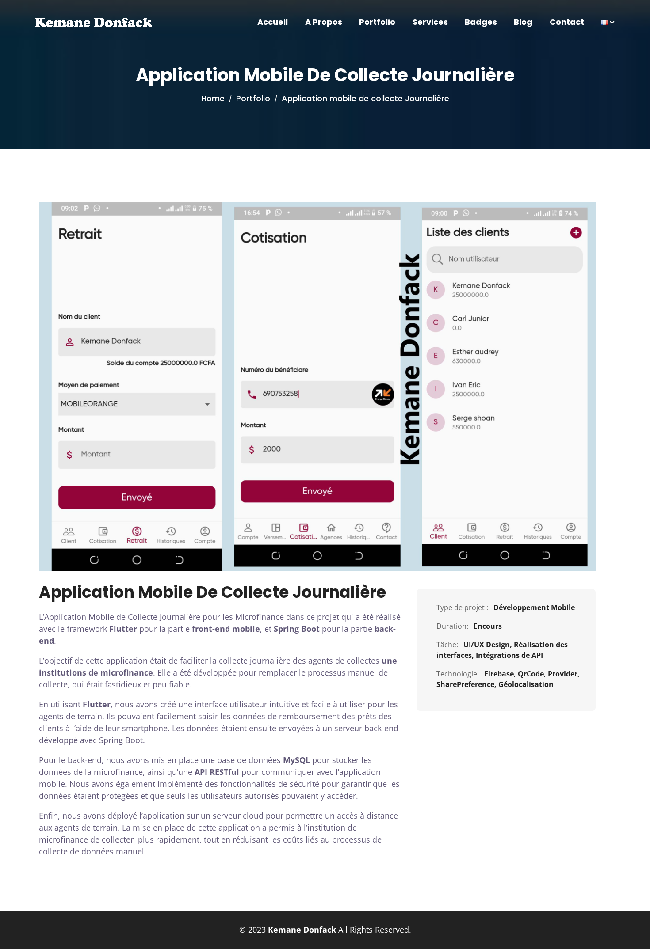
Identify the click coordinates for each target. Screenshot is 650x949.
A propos (323, 21)
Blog (523, 21)
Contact (567, 21)
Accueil (272, 21)
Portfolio (377, 21)
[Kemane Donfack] (93, 22)
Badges (481, 21)
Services (430, 21)
